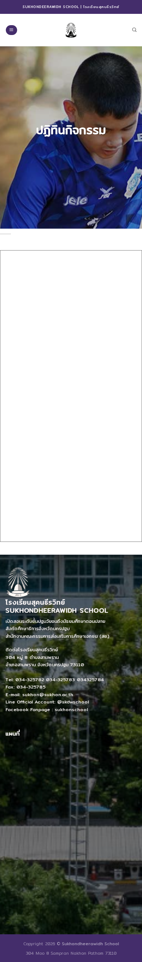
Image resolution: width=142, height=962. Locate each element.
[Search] (134, 30)
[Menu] (11, 30)
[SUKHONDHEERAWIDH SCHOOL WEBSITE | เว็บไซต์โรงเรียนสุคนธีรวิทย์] (71, 30)
